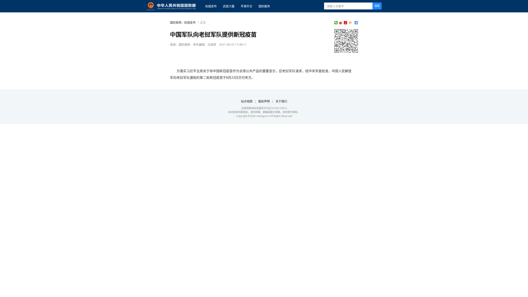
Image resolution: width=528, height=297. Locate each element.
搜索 (377, 6)
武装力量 (229, 6)
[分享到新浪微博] (341, 22)
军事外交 (246, 6)
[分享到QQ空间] (350, 22)
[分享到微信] (336, 22)
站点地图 (246, 101)
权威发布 (211, 6)
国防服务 (264, 6)
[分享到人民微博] (345, 22)
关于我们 (281, 101)
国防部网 (176, 22)
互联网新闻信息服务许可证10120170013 (264, 108)
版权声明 (264, 101)
